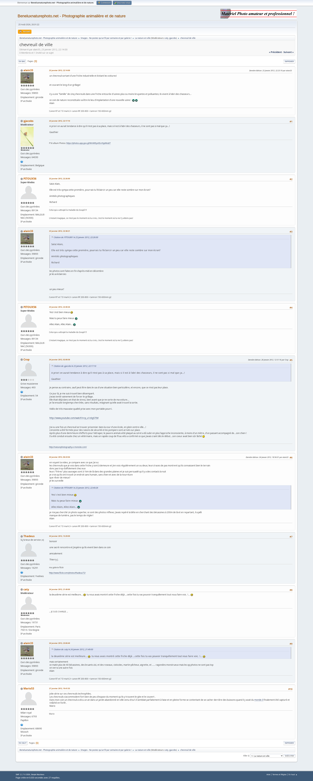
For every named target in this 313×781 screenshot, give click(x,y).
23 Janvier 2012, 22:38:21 (59, 231)
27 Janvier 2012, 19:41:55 (59, 688)
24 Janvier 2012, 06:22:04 (59, 457)
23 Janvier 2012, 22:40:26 (59, 307)
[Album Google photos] (22, 161)
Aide (268, 774)
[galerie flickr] (22, 572)
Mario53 (28, 688)
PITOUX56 (29, 178)
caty (166, 38)
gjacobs (172, 38)
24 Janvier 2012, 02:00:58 (59, 359)
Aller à (246, 755)
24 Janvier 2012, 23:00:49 (59, 643)
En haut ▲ (293, 774)
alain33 (28, 70)
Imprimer (289, 61)
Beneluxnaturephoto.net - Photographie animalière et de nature (72, 16)
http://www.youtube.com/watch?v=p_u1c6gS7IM (73, 417)
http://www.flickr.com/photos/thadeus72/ (67, 572)
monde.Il (258, 699)
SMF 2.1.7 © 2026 (23, 774)
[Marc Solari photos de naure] (22, 724)
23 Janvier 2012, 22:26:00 (59, 178)
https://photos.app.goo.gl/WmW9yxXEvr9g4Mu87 (88, 143)
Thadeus (29, 536)
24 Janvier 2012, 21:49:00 (59, 589)
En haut (22, 743)
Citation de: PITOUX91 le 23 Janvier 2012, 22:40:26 (76, 487)
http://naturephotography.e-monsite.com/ (68, 447)
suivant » (288, 52)
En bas (22, 61)
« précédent (275, 52)
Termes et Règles (279, 774)
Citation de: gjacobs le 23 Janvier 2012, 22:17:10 (75, 366)
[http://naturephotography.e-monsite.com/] (22, 391)
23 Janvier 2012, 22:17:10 (59, 121)
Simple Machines (37, 774)
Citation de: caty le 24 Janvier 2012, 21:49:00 (73, 649)
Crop (26, 359)
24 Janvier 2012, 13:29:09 (59, 536)
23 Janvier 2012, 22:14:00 (59, 70)
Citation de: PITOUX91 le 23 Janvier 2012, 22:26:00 (76, 237)
